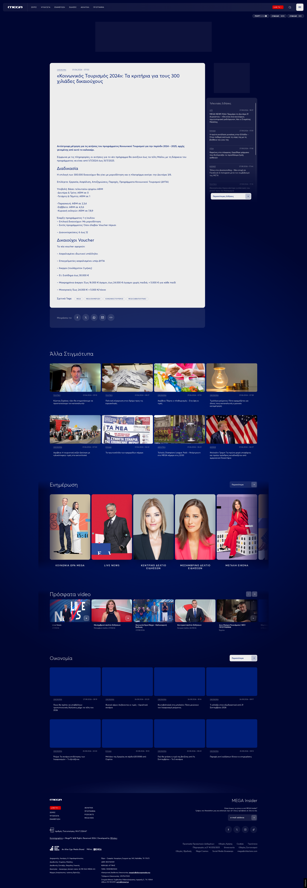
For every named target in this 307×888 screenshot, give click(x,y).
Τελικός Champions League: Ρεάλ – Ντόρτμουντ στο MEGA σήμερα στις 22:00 (179, 453)
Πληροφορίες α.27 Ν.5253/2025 (206, 847)
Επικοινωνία (229, 847)
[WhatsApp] (94, 317)
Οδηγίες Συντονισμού (248, 847)
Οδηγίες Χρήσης (225, 844)
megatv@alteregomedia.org (139, 872)
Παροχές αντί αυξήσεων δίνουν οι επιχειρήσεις (231, 756)
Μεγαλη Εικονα (236, 565)
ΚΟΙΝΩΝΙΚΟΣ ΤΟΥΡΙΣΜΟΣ (114, 299)
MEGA (79, 299)
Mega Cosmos (202, 851)
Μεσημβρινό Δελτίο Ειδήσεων (107, 625)
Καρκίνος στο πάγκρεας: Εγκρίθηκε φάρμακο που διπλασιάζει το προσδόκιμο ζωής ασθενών (229, 155)
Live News (112, 565)
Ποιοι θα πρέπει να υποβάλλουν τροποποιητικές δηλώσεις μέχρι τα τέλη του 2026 (73, 707)
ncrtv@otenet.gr (122, 882)
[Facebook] (77, 317)
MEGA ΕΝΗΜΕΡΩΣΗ (93, 299)
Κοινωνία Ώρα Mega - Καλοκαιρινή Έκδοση (151, 626)
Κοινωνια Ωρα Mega (70, 565)
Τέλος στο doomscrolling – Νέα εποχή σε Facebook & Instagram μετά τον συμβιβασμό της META (230, 173)
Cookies (240, 844)
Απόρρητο (305, 883)
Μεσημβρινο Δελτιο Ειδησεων (195, 567)
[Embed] (111, 317)
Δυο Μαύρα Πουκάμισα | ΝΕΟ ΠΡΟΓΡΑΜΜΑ (232, 626)
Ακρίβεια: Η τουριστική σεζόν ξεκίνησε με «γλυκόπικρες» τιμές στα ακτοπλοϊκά (71, 453)
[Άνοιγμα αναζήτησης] (289, 7)
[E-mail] (102, 317)
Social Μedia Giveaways (223, 851)
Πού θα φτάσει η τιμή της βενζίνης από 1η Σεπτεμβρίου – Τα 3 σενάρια (176, 757)
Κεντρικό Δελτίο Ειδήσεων (189, 625)
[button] (299, 7)
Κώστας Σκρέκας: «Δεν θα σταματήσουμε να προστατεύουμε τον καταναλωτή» (73, 402)
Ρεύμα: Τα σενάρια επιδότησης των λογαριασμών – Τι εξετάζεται (69, 757)
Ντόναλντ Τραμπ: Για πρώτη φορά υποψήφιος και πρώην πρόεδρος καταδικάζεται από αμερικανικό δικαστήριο (230, 455)
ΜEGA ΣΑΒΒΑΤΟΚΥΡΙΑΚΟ (137, 299)
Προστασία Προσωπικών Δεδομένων (198, 844)
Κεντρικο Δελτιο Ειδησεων (153, 567)
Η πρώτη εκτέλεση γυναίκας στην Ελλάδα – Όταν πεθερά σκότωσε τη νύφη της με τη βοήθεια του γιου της (229, 137)
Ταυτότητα (252, 844)
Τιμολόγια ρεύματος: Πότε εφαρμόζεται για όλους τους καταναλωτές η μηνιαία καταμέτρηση (229, 403)
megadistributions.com (247, 851)
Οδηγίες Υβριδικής (184, 851)
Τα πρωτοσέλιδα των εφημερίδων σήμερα (124, 452)
